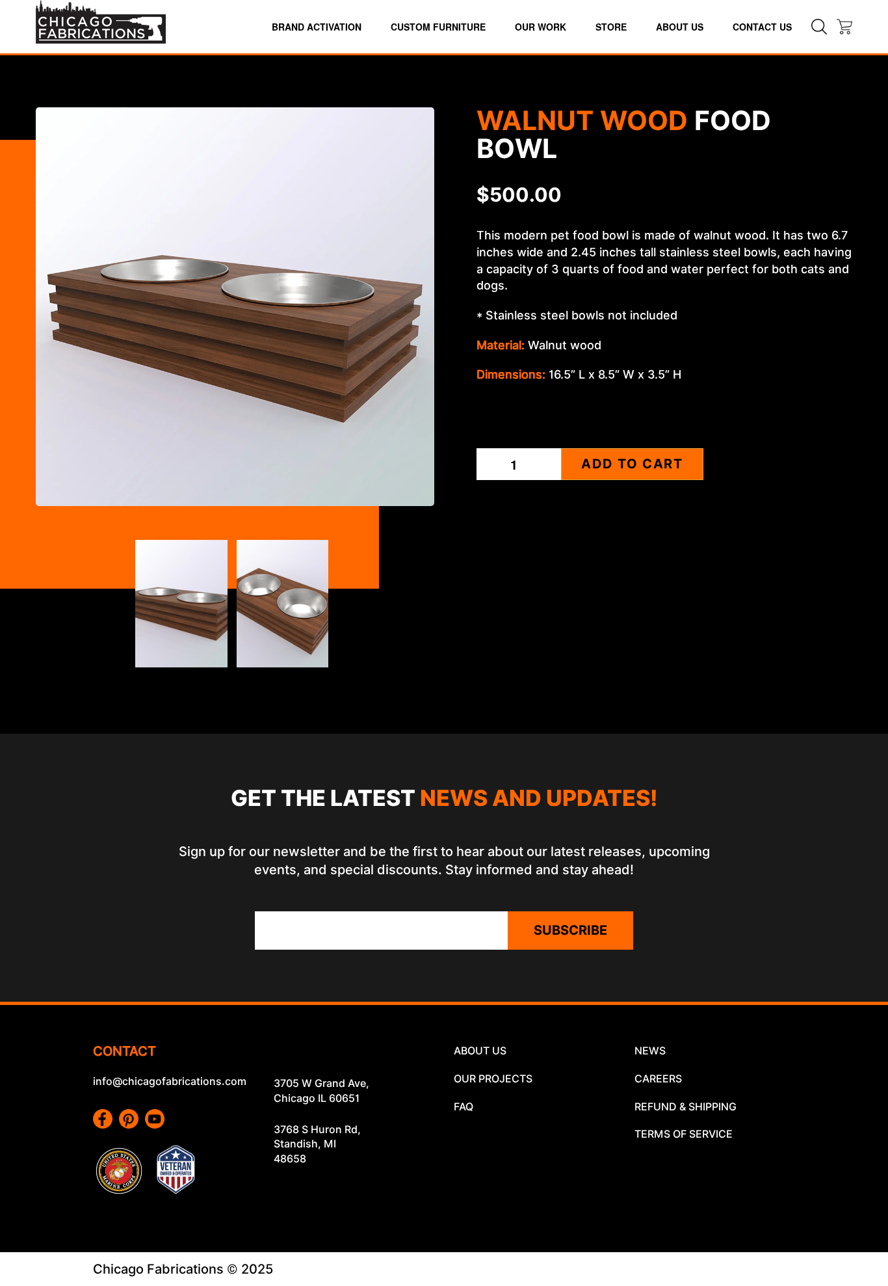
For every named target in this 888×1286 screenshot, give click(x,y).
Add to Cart (632, 464)
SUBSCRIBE (570, 930)
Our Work (540, 26)
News (650, 1051)
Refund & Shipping (685, 1107)
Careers (658, 1079)
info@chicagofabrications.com (169, 1081)
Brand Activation (316, 26)
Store (611, 26)
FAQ (463, 1107)
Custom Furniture (438, 26)
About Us (679, 26)
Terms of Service (683, 1134)
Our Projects (493, 1079)
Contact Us (762, 26)
